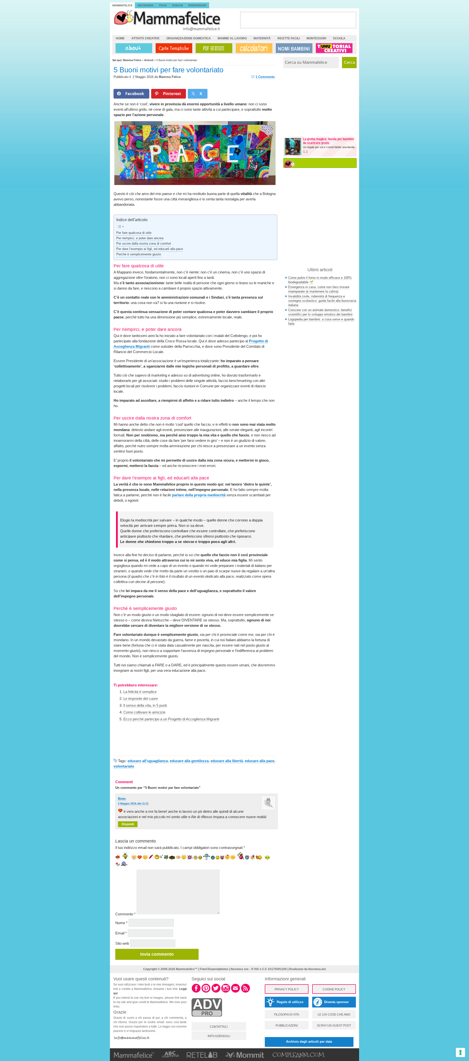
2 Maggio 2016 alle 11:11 (133, 803)
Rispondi (128, 824)
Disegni (177, 5)
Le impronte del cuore (140, 698)
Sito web (122, 943)
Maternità (262, 38)
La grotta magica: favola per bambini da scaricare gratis (328, 141)
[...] (305, 151)
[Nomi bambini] (293, 48)
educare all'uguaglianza (148, 761)
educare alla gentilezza (189, 761)
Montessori (316, 38)
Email (121, 933)
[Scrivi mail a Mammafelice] (235, 992)
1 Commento (265, 77)
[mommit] (207, 1019)
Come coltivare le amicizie (144, 712)
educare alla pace (259, 761)
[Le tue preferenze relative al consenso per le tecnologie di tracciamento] (460, 1052)
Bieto (122, 799)
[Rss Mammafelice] (245, 992)
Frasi (163, 5)
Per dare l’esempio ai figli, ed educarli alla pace (149, 249)
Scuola (339, 38)
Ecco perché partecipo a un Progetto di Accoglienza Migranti (171, 719)
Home (120, 38)
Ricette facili (288, 38)
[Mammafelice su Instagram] (225, 992)
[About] (132, 48)
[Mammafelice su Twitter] (216, 992)
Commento (125, 914)
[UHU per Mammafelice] (334, 48)
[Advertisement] (298, 19)
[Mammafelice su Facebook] (196, 992)
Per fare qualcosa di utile (133, 233)
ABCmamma (145, 5)
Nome (121, 923)
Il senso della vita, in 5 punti (145, 705)
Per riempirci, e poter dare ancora (139, 238)
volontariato (124, 766)
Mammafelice (122, 5)
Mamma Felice (170, 77)
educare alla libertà (227, 761)
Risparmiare (197, 5)
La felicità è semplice (140, 692)
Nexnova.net (317, 969)
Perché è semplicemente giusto (138, 254)
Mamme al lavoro (232, 38)
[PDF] (213, 48)
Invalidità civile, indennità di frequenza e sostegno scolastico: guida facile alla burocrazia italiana (322, 300)
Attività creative (145, 38)
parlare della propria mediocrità (198, 495)
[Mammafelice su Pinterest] (206, 992)
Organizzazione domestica (188, 38)
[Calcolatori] (253, 48)
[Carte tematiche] (173, 48)
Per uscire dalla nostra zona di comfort (143, 243)
